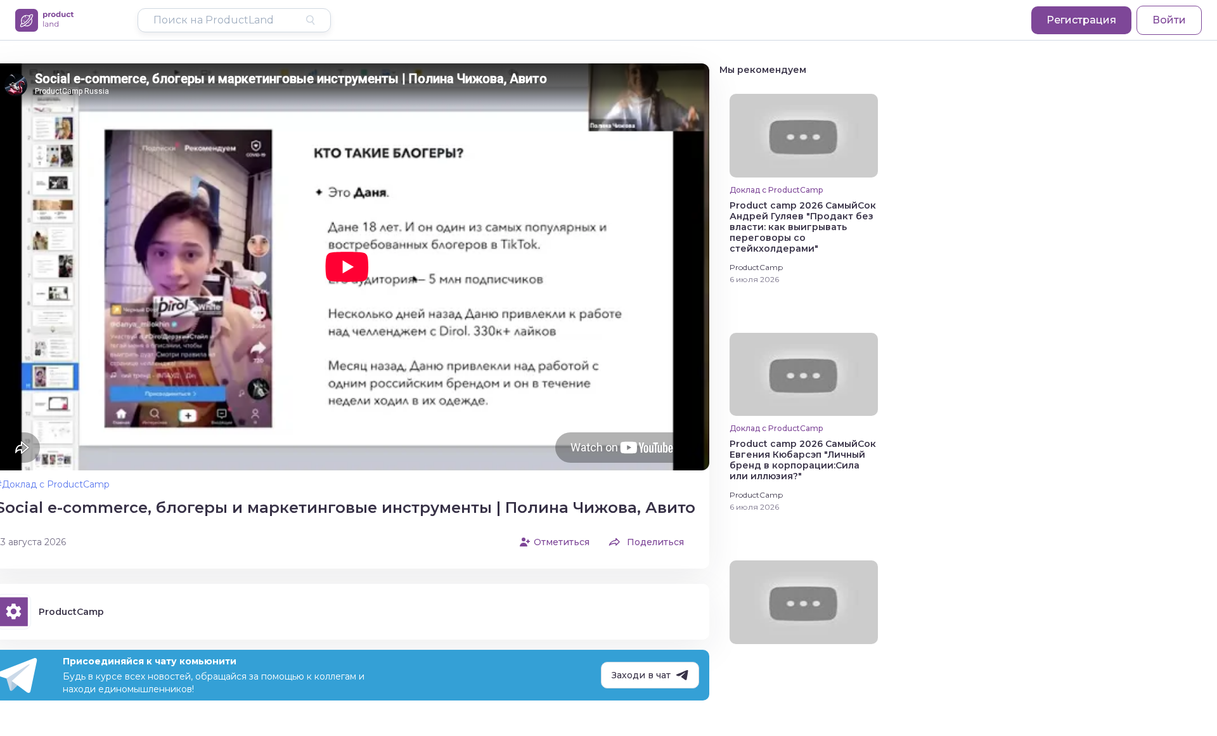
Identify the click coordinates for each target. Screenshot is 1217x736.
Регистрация (1081, 20)
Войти (1169, 20)
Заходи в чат (641, 675)
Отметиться (561, 542)
